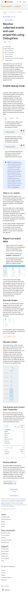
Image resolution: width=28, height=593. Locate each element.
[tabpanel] (14, 139)
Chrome (3, 572)
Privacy (7, 586)
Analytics (18, 6)
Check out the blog (5, 533)
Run (6, 13)
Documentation (6, 6)
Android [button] (11, 118)
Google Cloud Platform (6, 577)
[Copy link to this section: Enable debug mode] (4, 89)
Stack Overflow (5, 551)
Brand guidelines (5, 558)
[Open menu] (2, 2)
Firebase (5, 12)
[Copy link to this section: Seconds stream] (19, 300)
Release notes (4, 556)
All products (4, 580)
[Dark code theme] (21, 130)
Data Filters (16, 187)
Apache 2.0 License (5, 503)
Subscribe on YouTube (6, 540)
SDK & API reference (6, 519)
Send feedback (9, 20)
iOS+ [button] (5, 118)
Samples (3, 521)
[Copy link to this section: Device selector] (18, 462)
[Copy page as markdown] (9, 42)
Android (3, 570)
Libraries (3, 524)
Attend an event (5, 542)
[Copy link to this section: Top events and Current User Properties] (18, 410)
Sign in (24, 1)
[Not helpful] (14, 17)
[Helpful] (12, 17)
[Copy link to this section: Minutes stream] (18, 342)
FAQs (2, 561)
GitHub (3, 526)
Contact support (5, 549)
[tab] (5, 118)
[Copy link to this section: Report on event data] (9, 241)
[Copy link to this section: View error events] (21, 193)
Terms (2, 586)
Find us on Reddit (5, 535)
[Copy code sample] (24, 130)
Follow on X (3, 537)
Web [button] (17, 118)
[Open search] (17, 2)
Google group (4, 553)
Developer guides (5, 517)
